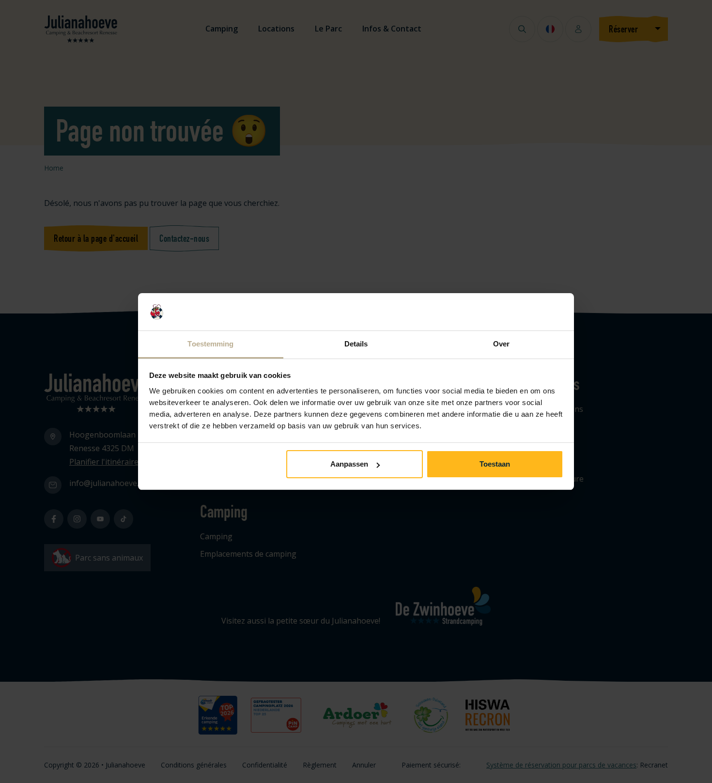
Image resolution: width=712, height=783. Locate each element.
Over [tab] (501, 344)
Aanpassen (349, 464)
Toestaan (495, 464)
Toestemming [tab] (210, 344)
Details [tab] (356, 344)
